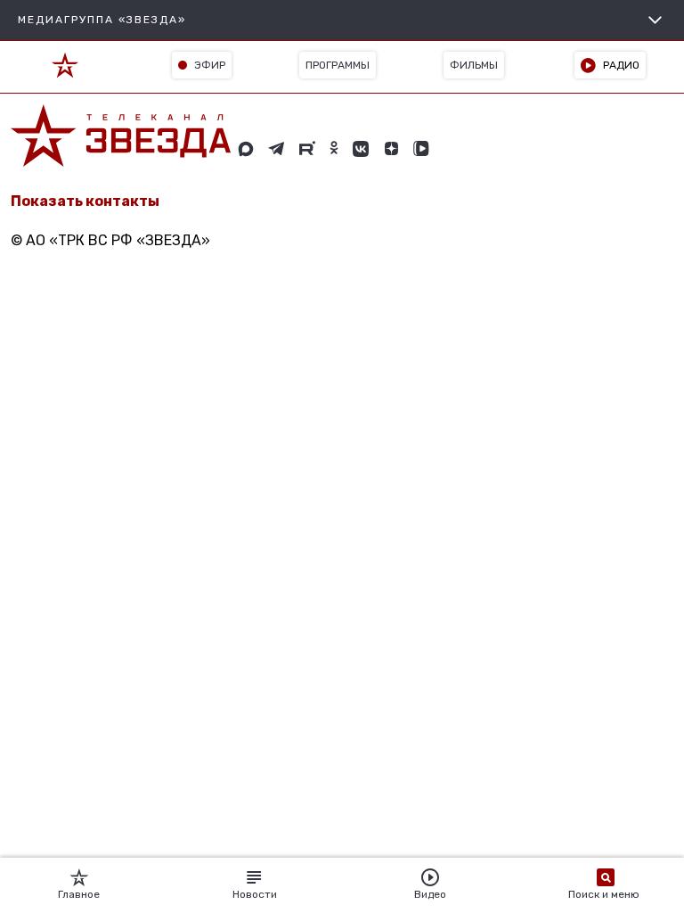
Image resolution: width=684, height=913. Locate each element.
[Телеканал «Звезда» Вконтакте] (361, 149)
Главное (79, 894)
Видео (430, 894)
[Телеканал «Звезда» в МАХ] (246, 149)
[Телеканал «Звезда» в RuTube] (307, 149)
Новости (254, 894)
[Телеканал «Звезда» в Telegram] (276, 149)
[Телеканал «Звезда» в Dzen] (391, 149)
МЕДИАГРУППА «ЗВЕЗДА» (102, 19)
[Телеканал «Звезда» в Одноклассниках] (334, 149)
